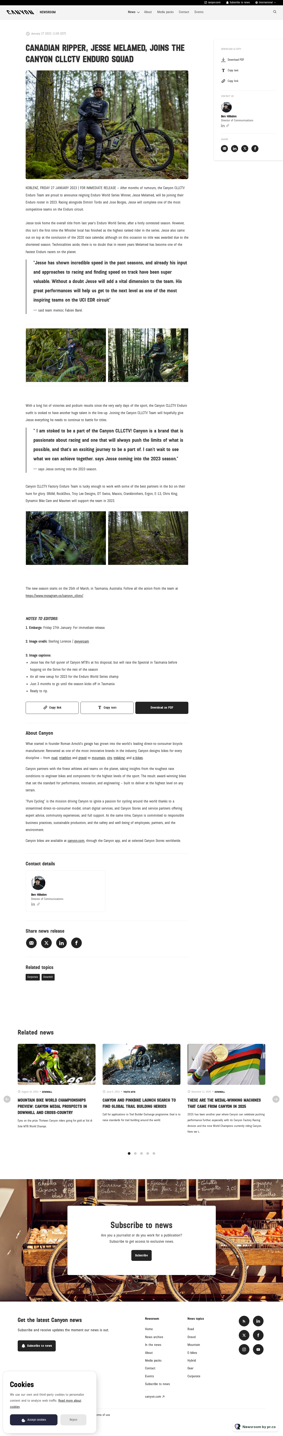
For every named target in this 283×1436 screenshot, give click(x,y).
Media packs (165, 12)
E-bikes (192, 1353)
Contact (184, 12)
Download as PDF (162, 707)
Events (199, 12)
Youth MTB (129, 1092)
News (131, 12)
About (148, 12)
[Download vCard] (97, 878)
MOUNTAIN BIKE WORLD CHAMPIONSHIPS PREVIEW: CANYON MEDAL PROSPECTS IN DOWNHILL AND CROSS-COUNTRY (52, 1106)
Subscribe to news (157, 1384)
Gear (190, 1368)
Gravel (191, 1337)
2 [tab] (135, 1153)
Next (275, 1099)
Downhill (48, 977)
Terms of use (102, 1415)
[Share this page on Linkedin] (61, 943)
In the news (153, 1345)
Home (149, 1329)
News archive (154, 1337)
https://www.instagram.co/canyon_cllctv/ (54, 596)
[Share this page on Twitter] (46, 943)
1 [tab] (129, 1153)
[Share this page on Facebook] (76, 943)
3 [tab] (141, 1153)
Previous (7, 1099)
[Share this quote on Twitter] (198, 281)
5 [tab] (154, 1153)
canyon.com (214, 2)
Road (190, 1329)
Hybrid (191, 1360)
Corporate (32, 977)
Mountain (193, 1345)
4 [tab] (147, 1153)
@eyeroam (81, 641)
